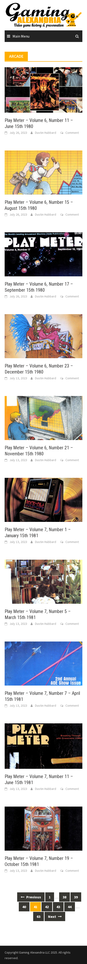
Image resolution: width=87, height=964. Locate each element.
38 (64, 897)
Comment (72, 133)
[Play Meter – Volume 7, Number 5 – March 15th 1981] (43, 581)
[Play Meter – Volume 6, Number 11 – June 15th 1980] (43, 89)
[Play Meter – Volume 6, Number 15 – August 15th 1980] (43, 172)
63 (38, 916)
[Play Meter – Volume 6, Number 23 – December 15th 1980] (43, 335)
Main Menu (21, 36)
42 (47, 906)
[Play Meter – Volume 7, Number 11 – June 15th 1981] (43, 745)
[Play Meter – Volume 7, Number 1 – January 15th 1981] (43, 499)
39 (76, 897)
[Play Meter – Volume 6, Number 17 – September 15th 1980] (43, 254)
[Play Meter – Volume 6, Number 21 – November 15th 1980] (43, 417)
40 (24, 906)
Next (52, 916)
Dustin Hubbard (45, 133)
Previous (33, 897)
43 (58, 906)
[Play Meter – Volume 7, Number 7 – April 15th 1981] (43, 663)
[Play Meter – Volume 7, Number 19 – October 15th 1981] (43, 828)
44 (69, 906)
